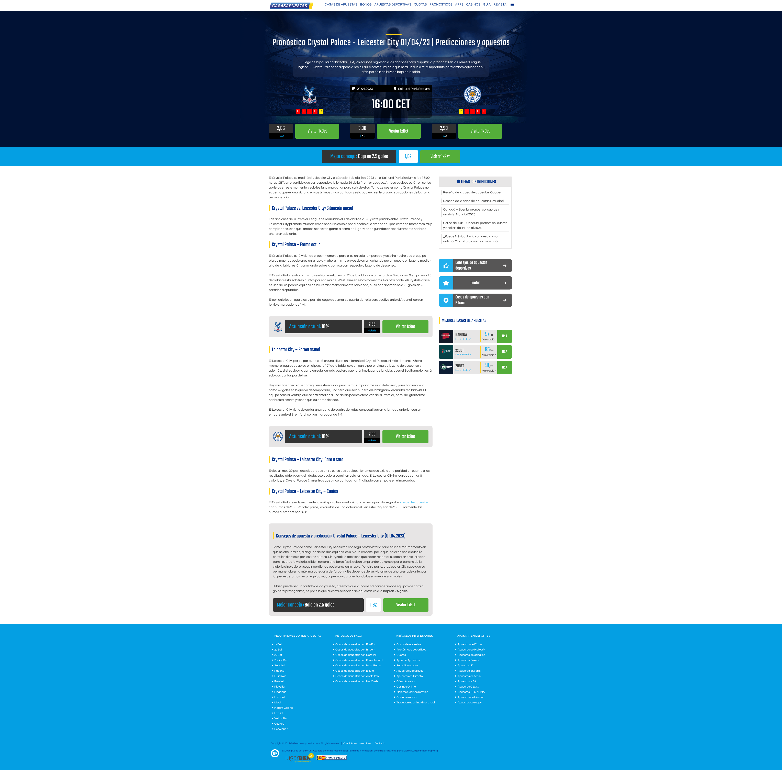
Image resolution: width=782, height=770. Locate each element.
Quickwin (280, 676)
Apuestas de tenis (469, 676)
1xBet (278, 644)
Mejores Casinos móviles (412, 692)
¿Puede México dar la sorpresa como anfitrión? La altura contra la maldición (471, 239)
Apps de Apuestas (408, 660)
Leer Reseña (463, 339)
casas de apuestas (414, 502)
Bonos (366, 4)
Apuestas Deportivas (392, 4)
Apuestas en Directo (409, 676)
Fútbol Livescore (407, 665)
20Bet (278, 655)
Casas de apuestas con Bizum (354, 670)
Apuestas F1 (466, 665)
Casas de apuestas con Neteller (355, 655)
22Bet (278, 649)
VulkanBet (281, 718)
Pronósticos (441, 4)
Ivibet (277, 702)
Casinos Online (406, 686)
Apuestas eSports (469, 670)
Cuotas (420, 4)
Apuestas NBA (467, 681)
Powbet (279, 681)
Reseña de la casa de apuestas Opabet (472, 192)
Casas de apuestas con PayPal (355, 644)
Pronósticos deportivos (411, 649)
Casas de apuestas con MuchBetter (358, 665)
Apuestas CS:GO (468, 686)
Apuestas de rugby (470, 702)
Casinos (473, 4)
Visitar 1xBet (440, 156)
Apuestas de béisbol (470, 697)
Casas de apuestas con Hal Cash (356, 681)
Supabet (279, 665)
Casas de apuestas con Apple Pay (357, 676)
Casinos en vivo (406, 697)
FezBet (278, 713)
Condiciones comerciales (357, 743)
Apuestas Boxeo (468, 660)
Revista (499, 4)
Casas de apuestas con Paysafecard (358, 660)
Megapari (280, 692)
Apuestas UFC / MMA (471, 692)
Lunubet (279, 697)
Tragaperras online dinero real (415, 702)
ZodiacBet (281, 660)
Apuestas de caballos (471, 655)
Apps (459, 4)
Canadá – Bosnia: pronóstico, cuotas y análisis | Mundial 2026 (471, 212)
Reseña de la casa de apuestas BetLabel (473, 201)
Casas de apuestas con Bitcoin (355, 649)
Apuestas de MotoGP (471, 649)
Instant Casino (283, 707)
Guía (487, 4)
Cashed (279, 723)
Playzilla (279, 686)
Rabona (279, 670)
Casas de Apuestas (341, 4)
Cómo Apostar (405, 681)
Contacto (380, 743)
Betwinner (281, 729)
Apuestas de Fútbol (470, 644)
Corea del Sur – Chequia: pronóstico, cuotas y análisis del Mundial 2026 (475, 225)
